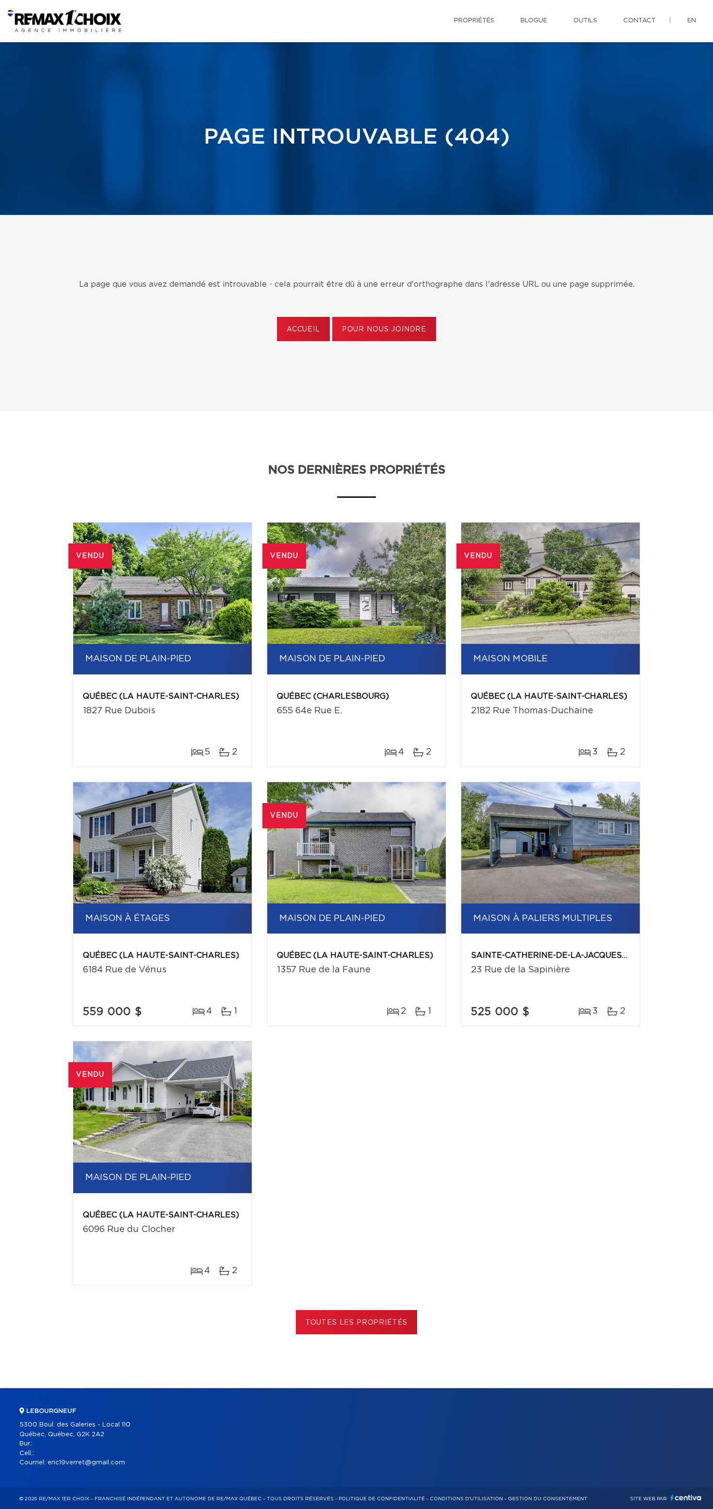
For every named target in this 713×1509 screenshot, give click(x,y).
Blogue (533, 20)
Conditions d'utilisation (466, 1498)
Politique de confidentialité (382, 1498)
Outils (585, 20)
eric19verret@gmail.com (86, 1463)
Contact (639, 20)
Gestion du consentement (547, 1498)
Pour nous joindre (384, 329)
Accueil (303, 329)
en (691, 20)
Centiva (685, 1497)
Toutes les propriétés (357, 1322)
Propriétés (474, 20)
